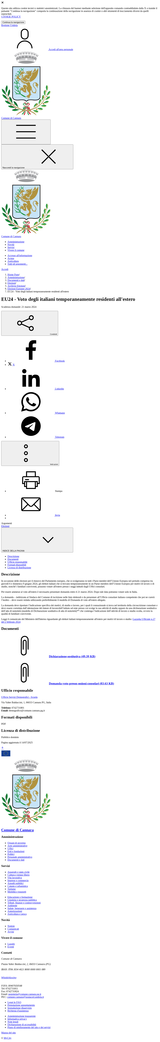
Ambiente (12, 905)
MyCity (7, 1038)
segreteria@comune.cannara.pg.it (24, 994)
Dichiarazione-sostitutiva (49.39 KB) (72, 656)
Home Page (13, 274)
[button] (16, 241)
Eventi (11, 946)
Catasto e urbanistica (18, 886)
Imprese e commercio (18, 880)
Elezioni (12, 283)
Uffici (10, 848)
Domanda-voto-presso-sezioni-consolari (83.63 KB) (81, 683)
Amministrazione (16, 277)
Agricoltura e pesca (17, 914)
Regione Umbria (9, 25)
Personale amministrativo (20, 857)
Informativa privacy (17, 1019)
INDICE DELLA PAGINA (13, 551)
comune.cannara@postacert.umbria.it (25, 997)
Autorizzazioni (15, 911)
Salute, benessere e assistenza (22, 908)
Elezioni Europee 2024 (19, 288)
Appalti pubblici (15, 883)
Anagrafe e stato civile (19, 872)
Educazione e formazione (20, 897)
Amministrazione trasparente (22, 1016)
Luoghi (11, 944)
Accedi (4, 269)
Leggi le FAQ (14, 1002)
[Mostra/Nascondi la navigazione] (26, 131)
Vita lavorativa (15, 877)
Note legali (13, 1021)
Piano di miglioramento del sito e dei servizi (29, 1027)
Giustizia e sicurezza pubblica (22, 900)
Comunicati (13, 929)
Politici (11, 854)
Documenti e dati (16, 280)
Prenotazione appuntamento (21, 1005)
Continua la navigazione (13, 22)
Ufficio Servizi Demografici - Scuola (19, 697)
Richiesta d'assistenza (18, 1010)
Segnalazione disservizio (20, 1008)
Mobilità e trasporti (17, 891)
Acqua (11, 258)
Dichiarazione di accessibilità (22, 1024)
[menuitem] (36, 361)
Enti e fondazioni (16, 851)
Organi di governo (17, 843)
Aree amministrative (17, 845)
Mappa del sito (8, 1032)
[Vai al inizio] (2, 748)
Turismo (12, 889)
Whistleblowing (8, 977)
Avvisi (11, 931)
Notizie (11, 926)
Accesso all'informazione (20, 255)
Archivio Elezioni (16, 286)
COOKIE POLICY (11, 16)
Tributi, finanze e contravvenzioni (24, 902)
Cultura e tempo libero (19, 875)
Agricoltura (13, 261)
